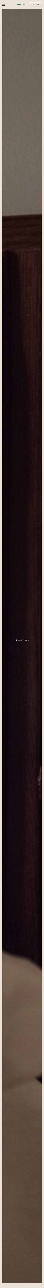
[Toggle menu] (16, 4)
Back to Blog (23, 640)
